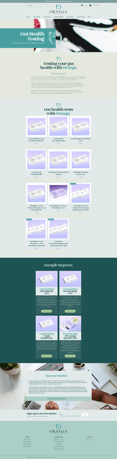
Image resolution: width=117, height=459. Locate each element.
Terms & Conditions (27, 441)
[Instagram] (94, 5)
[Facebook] (96, 5)
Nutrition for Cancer (59, 450)
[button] (90, 5)
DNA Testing (59, 443)
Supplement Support (59, 448)
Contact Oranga (27, 446)
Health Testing (58, 444)
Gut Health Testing (58, 446)
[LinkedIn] (98, 5)
